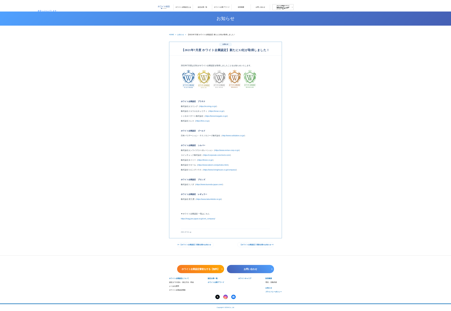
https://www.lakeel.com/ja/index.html (213, 165)
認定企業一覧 (202, 7)
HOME (171, 34)
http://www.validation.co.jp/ (233, 136)
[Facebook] (233, 297)
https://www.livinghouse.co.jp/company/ (219, 170)
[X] (217, 297)
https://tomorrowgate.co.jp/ (216, 116)
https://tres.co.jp (202, 121)
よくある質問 (174, 286)
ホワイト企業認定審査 (177, 290)
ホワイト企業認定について (179, 278)
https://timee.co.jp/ (205, 160)
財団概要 (241, 7)
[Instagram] (225, 297)
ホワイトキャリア (244, 278)
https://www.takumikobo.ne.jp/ (208, 199)
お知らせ (180, 34)
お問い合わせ (260, 7)
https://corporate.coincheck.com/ (216, 155)
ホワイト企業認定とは (183, 7)
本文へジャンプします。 (48, 11)
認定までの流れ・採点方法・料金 (181, 282)
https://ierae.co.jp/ (216, 111)
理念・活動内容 (271, 282)
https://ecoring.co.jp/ (208, 106)
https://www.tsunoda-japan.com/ (209, 184)
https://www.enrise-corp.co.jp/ (227, 150)
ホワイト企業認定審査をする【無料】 (201, 269)
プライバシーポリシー (273, 292)
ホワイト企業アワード (222, 7)
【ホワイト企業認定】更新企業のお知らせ (195, 245)
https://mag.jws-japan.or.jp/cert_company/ (198, 219)
